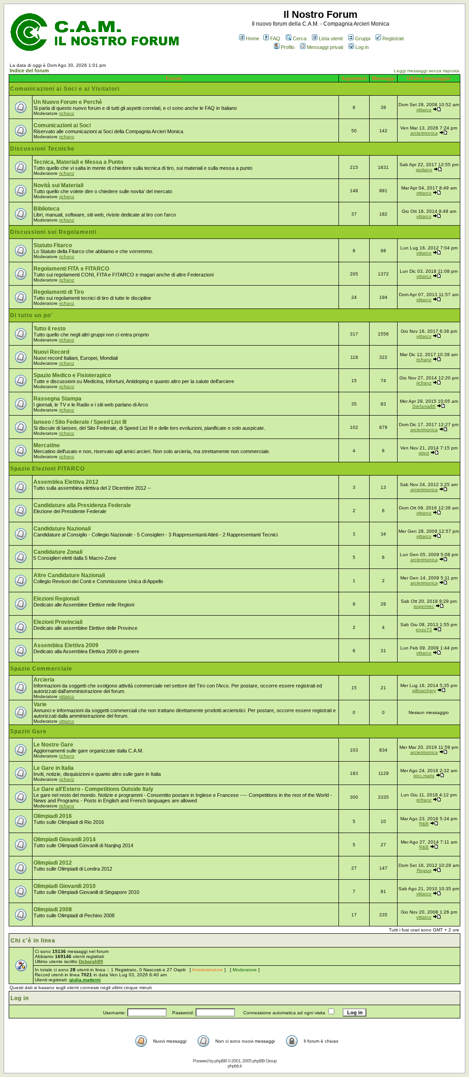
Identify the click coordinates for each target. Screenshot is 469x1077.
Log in (362, 47)
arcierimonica (424, 132)
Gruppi (362, 38)
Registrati (393, 38)
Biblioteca (46, 209)
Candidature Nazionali (62, 528)
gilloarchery (424, 690)
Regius (424, 870)
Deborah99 (91, 961)
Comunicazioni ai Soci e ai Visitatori (65, 89)
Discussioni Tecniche (42, 149)
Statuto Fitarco (52, 245)
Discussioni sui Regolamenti (53, 232)
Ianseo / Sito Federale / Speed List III (79, 422)
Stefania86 (424, 406)
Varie (40, 704)
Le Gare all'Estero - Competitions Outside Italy (93, 789)
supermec (424, 606)
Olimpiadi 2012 (52, 863)
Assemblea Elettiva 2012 (65, 482)
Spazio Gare (28, 731)
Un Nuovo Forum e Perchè (67, 102)
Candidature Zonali (57, 552)
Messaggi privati (325, 47)
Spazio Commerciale (41, 669)
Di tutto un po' (31, 315)
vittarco (423, 109)
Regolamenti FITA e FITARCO (71, 268)
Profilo (287, 47)
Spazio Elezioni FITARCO (47, 468)
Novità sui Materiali (58, 185)
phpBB (220, 1060)
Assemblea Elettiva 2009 (65, 645)
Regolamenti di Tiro (58, 292)
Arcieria (44, 680)
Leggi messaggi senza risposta (426, 70)
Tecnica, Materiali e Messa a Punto (78, 162)
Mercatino (46, 445)
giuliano (424, 169)
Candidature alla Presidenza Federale (82, 505)
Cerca (299, 38)
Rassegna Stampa (57, 398)
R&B (424, 823)
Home (252, 38)
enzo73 (424, 629)
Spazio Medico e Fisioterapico (72, 375)
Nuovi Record (51, 352)
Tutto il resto (49, 328)
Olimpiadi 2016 (52, 816)
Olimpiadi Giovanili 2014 (64, 839)
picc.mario (424, 775)
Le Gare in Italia (53, 768)
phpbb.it (234, 1065)
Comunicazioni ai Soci (62, 125)
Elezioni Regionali (56, 598)
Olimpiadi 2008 (52, 909)
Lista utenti (331, 38)
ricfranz (66, 113)
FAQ (275, 38)
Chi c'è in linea (33, 940)
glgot (424, 452)
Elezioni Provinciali (57, 622)
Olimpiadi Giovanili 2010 (64, 886)
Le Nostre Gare (53, 744)
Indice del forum (29, 70)
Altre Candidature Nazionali (69, 575)
